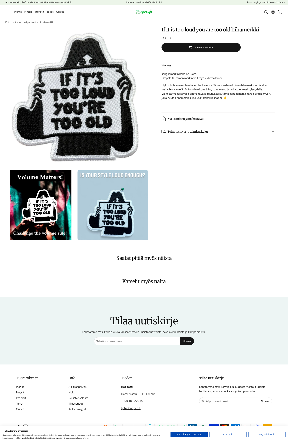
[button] (7, 11)
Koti (7, 22)
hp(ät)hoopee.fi (130, 408)
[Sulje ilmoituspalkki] (284, 2)
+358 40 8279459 (132, 401)
